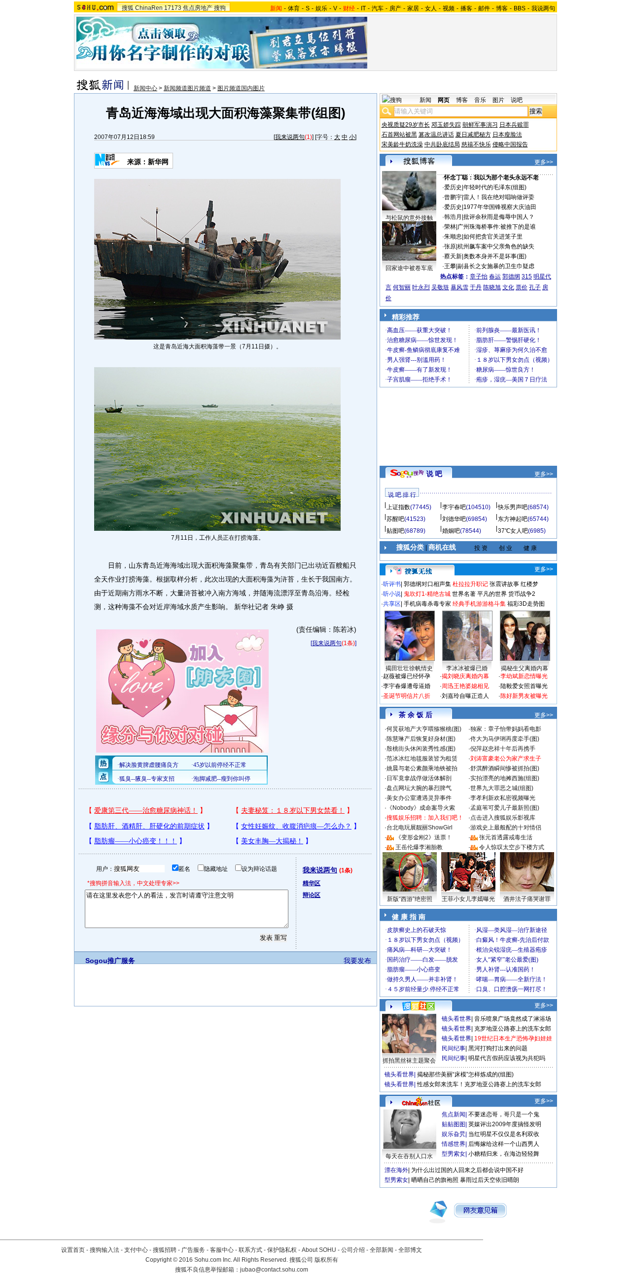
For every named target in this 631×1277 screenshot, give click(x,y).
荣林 (450, 226)
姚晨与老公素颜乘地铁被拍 (421, 768)
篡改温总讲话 (436, 134)
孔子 (535, 287)
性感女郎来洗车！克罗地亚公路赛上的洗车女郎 (479, 1084)
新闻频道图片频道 (187, 88)
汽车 (378, 8)
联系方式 (250, 1249)
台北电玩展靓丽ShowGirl (419, 827)
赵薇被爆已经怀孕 (406, 676)
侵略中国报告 (510, 144)
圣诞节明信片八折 (406, 695)
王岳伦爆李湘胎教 (419, 847)
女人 (431, 8)
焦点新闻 (453, 1114)
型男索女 (453, 1153)
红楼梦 (529, 584)
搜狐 (128, 7)
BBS (520, 8)
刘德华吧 (454, 519)
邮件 (484, 8)
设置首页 (73, 1249)
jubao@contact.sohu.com (274, 1269)
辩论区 (311, 895)
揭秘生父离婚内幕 (524, 668)
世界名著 (464, 593)
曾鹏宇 (453, 197)
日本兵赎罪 (514, 124)
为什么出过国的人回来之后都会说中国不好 (467, 1170)
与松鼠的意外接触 (409, 217)
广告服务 (193, 1249)
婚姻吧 (451, 530)
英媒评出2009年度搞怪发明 (504, 1124)
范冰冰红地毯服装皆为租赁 (421, 758)
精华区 (311, 883)
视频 (449, 8)
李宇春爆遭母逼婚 (406, 686)
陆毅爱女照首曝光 (524, 686)
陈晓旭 (492, 287)
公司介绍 (353, 1249)
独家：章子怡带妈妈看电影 (505, 728)
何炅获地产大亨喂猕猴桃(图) (423, 728)
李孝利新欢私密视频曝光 (502, 797)
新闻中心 (145, 88)
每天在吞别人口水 (409, 1156)
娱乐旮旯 (453, 1134)
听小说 (392, 593)
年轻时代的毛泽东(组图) (494, 187)
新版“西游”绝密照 (409, 899)
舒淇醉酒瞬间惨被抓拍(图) (504, 768)
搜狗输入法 (104, 1249)
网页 (444, 100)
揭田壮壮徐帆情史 (409, 668)
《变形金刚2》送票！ (423, 837)
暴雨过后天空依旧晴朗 (489, 1179)
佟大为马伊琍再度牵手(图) (504, 738)
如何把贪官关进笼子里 (493, 236)
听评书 (392, 584)
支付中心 (136, 1249)
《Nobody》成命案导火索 (420, 807)
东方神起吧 (512, 519)
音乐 (480, 100)
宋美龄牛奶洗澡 (402, 144)
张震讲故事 (504, 584)
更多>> (543, 162)
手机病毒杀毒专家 (427, 603)
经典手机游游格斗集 (479, 603)
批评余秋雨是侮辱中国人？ (498, 216)
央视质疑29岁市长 (406, 124)
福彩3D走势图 (526, 603)
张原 (450, 246)
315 (527, 276)
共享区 (392, 603)
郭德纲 (511, 276)
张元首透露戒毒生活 (505, 837)
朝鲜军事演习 (480, 124)
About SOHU (319, 1249)
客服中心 (222, 1249)
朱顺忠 (453, 236)
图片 (498, 100)
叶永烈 (421, 287)
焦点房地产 (197, 7)
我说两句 (543, 8)
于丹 (476, 287)
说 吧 (434, 474)
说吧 (517, 100)
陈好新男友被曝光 (524, 695)
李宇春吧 (454, 507)
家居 (413, 8)
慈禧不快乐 (476, 144)
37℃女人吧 (513, 530)
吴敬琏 (440, 287)
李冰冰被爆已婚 (467, 668)
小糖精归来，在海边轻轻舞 (503, 1153)
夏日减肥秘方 (473, 134)
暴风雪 (459, 287)
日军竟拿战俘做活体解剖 (419, 778)
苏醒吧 (395, 519)
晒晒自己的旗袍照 (434, 1179)
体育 (294, 8)
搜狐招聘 (164, 1249)
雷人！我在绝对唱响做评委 (498, 197)
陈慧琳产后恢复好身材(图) (421, 738)
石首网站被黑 (399, 134)
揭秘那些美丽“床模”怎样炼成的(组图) (465, 1074)
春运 (495, 276)
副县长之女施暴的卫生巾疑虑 (495, 266)
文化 (508, 287)
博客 (502, 8)
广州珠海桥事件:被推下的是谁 (496, 226)
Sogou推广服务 (110, 961)
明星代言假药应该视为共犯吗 (506, 1058)
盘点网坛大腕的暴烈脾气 (419, 788)
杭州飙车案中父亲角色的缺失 (495, 246)
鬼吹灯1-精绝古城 (427, 593)
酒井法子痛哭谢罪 (527, 899)
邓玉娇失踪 (446, 124)
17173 (172, 7)
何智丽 (402, 287)
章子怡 (479, 276)
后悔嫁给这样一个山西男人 (503, 1143)
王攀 (450, 266)
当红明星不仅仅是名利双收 (503, 1134)
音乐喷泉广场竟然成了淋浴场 (512, 1018)
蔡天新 (453, 256)
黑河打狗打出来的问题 (497, 1048)
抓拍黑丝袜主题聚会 (409, 1060)
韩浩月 (453, 216)
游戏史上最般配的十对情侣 (505, 827)
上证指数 (398, 507)
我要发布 (357, 961)
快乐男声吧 (512, 507)
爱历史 (453, 187)
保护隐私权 (282, 1249)
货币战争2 (521, 593)
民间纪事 (453, 1048)
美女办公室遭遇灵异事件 (419, 797)
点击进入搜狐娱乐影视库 (502, 817)
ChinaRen (149, 7)
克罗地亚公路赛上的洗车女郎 (512, 1028)
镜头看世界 (456, 1018)
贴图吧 (395, 530)
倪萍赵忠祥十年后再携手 (502, 748)
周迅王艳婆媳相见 (465, 686)
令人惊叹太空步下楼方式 (511, 847)
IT (363, 8)
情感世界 (453, 1143)
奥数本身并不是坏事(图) (494, 256)
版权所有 (326, 1259)
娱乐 (321, 8)
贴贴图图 (453, 1124)
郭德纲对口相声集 (427, 584)
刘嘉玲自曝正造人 (465, 695)
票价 (521, 287)
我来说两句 (290, 137)
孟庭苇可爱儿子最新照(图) (504, 807)
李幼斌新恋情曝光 (524, 676)
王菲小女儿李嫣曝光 (468, 899)
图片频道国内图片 (241, 88)
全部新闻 (381, 1249)
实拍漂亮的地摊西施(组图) (504, 778)
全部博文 (410, 1249)
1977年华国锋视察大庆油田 (499, 207)
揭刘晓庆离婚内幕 (465, 676)
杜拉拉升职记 (470, 584)
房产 (395, 8)
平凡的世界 (492, 593)
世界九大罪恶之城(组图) (501, 788)
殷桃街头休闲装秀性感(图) (421, 748)
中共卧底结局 (442, 144)
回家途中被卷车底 (409, 268)
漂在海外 (396, 1170)
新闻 (425, 100)
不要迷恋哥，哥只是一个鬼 (503, 1114)
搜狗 (220, 7)
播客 (466, 8)
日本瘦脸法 (507, 134)
